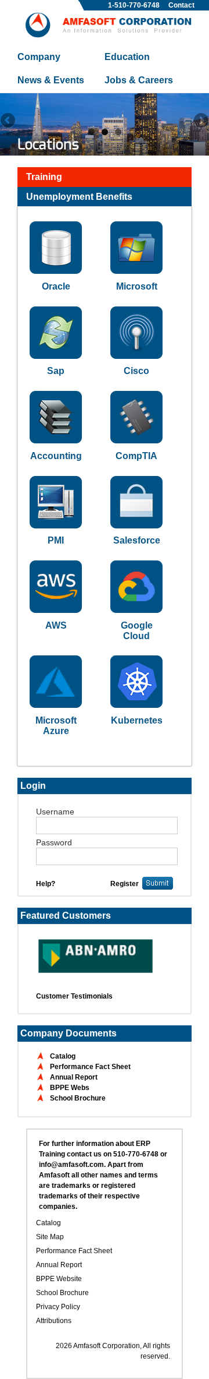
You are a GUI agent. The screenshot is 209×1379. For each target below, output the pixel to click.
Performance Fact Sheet (90, 1067)
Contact (181, 5)
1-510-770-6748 (134, 5)
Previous (8, 121)
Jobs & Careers (139, 80)
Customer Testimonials (74, 996)
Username (55, 811)
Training (44, 177)
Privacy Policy (58, 1307)
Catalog (62, 1056)
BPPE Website (59, 1279)
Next (200, 121)
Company (38, 57)
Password (54, 842)
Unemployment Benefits (79, 197)
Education (127, 57)
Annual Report (74, 1077)
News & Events (50, 80)
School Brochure (78, 1098)
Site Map (50, 1237)
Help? (45, 884)
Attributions (53, 1321)
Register (124, 884)
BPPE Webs (69, 1088)
